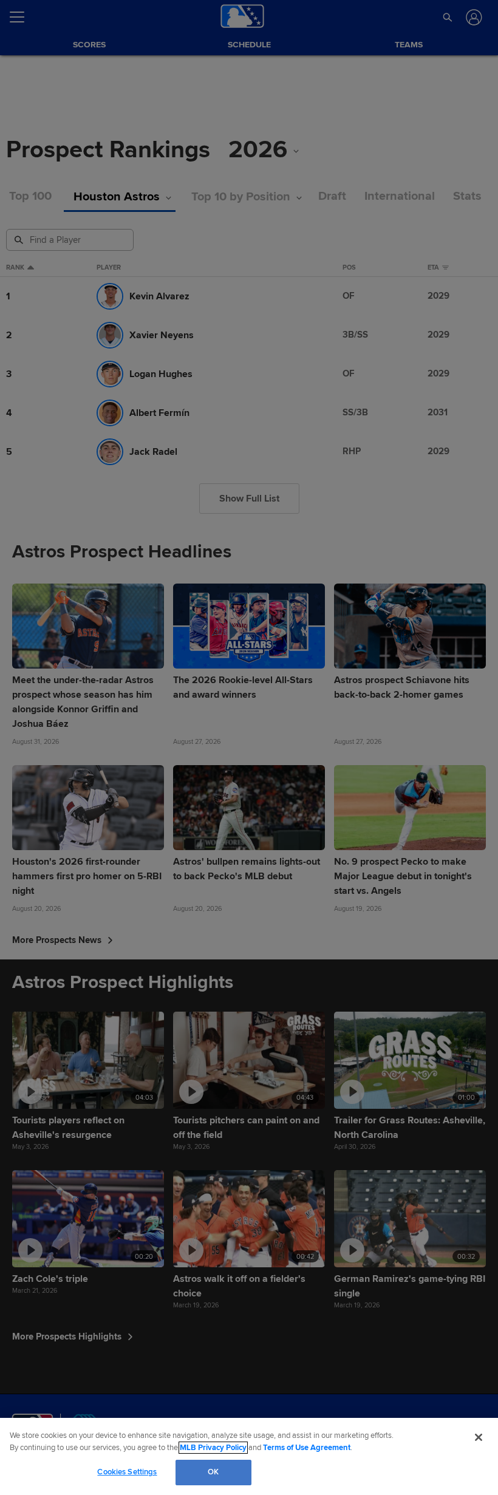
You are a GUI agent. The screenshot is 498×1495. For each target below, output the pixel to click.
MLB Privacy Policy (213, 1447)
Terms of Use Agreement (306, 1447)
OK (213, 1472)
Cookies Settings (127, 1472)
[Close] (478, 1437)
